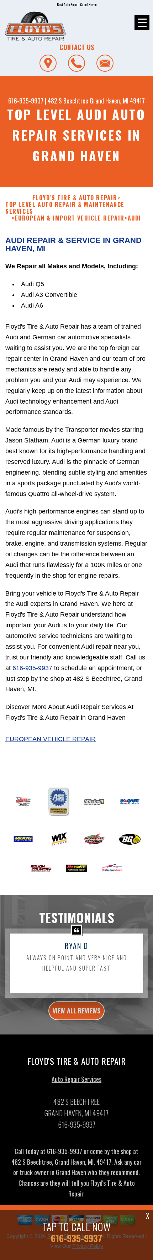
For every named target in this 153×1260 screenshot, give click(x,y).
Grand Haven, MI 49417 (117, 100)
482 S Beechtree (68, 100)
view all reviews (76, 1010)
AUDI (134, 218)
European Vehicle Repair (50, 739)
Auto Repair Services (76, 1079)
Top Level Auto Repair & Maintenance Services (65, 208)
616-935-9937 (25, 100)
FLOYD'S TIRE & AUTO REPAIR (74, 197)
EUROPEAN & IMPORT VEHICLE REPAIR (70, 218)
